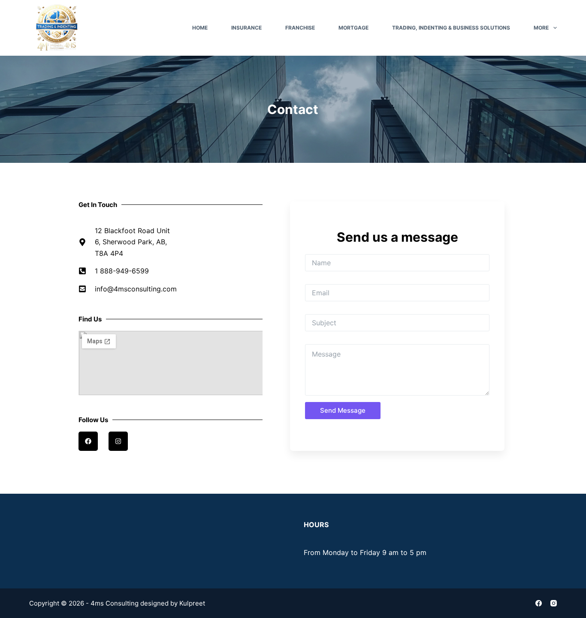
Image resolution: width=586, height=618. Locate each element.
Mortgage (353, 27)
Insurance (246, 27)
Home (200, 27)
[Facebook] (538, 603)
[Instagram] (553, 603)
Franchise (300, 27)
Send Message (342, 410)
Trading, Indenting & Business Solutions (451, 27)
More (541, 27)
